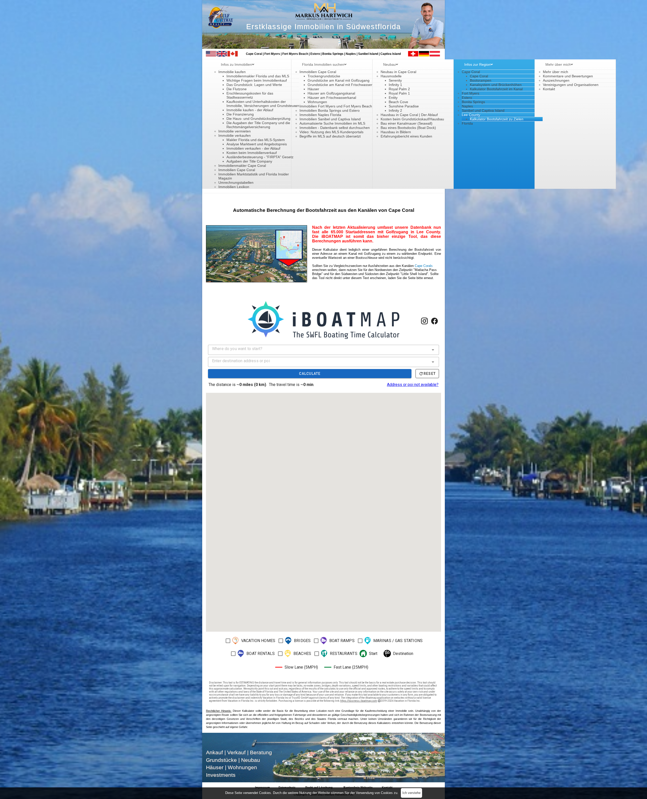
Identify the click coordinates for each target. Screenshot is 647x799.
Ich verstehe (411, 793)
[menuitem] (237, 64)
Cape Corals (424, 266)
